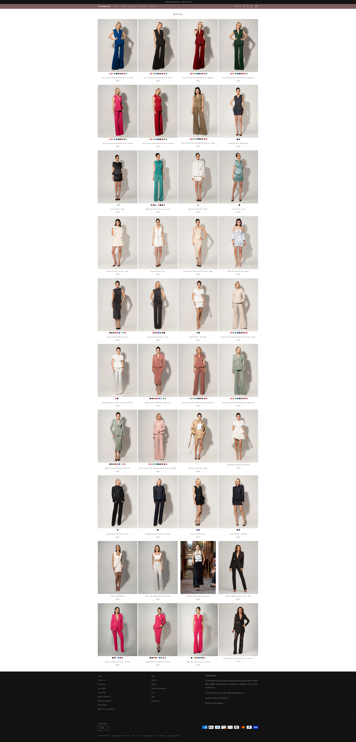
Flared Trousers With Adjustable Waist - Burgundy (198, 78)
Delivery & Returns (104, 697)
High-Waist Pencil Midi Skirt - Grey (117, 337)
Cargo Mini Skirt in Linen (157, 271)
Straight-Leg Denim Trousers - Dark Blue (157, 534)
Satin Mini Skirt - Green (238, 209)
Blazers (154, 684)
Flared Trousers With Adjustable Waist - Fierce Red (158, 143)
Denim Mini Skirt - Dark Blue (238, 534)
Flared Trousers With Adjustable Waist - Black (158, 78)
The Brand (101, 684)
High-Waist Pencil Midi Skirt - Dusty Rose (158, 403)
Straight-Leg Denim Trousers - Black (117, 534)
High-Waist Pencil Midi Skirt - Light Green (117, 468)
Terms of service (137, 735)
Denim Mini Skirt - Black (198, 534)
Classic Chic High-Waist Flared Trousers (157, 596)
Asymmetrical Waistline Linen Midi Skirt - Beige (198, 271)
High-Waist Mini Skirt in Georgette (238, 271)
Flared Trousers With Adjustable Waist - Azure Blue (117, 78)
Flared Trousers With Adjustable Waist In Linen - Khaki (198, 143)
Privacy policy (126, 735)
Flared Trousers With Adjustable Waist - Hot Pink (117, 143)
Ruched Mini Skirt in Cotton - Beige (118, 271)
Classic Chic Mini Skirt (118, 596)
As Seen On (102, 692)
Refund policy (116, 735)
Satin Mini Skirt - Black (118, 209)
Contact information (160, 735)
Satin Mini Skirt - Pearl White (198, 337)
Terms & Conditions (105, 701)
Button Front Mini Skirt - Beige (198, 468)
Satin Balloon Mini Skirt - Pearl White (238, 465)
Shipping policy (148, 735)
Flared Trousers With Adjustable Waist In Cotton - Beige (238, 337)
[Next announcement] (257, 2)
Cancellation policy (174, 735)
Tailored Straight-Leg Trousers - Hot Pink (117, 662)
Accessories (155, 701)
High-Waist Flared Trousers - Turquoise (158, 209)
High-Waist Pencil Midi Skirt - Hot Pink (158, 662)
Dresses (154, 680)
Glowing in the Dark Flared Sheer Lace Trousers (238, 658)
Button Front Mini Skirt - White (198, 209)
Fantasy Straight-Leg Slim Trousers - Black (238, 596)
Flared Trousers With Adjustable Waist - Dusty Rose (198, 403)
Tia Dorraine (106, 736)
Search (100, 676)
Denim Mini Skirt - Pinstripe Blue (238, 143)
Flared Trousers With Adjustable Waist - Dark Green (238, 78)
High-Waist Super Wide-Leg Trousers (198, 596)
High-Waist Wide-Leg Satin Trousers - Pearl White (117, 403)
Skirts (153, 697)
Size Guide (101, 688)
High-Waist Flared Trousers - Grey (157, 337)
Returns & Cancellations (106, 709)
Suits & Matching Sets (159, 688)
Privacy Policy (102, 705)
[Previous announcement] (99, 2)
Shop (153, 676)
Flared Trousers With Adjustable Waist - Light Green (238, 403)
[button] (124, 6)
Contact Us (102, 680)
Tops (153, 692)
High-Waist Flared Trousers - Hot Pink (198, 662)
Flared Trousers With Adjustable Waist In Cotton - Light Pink (157, 468)
